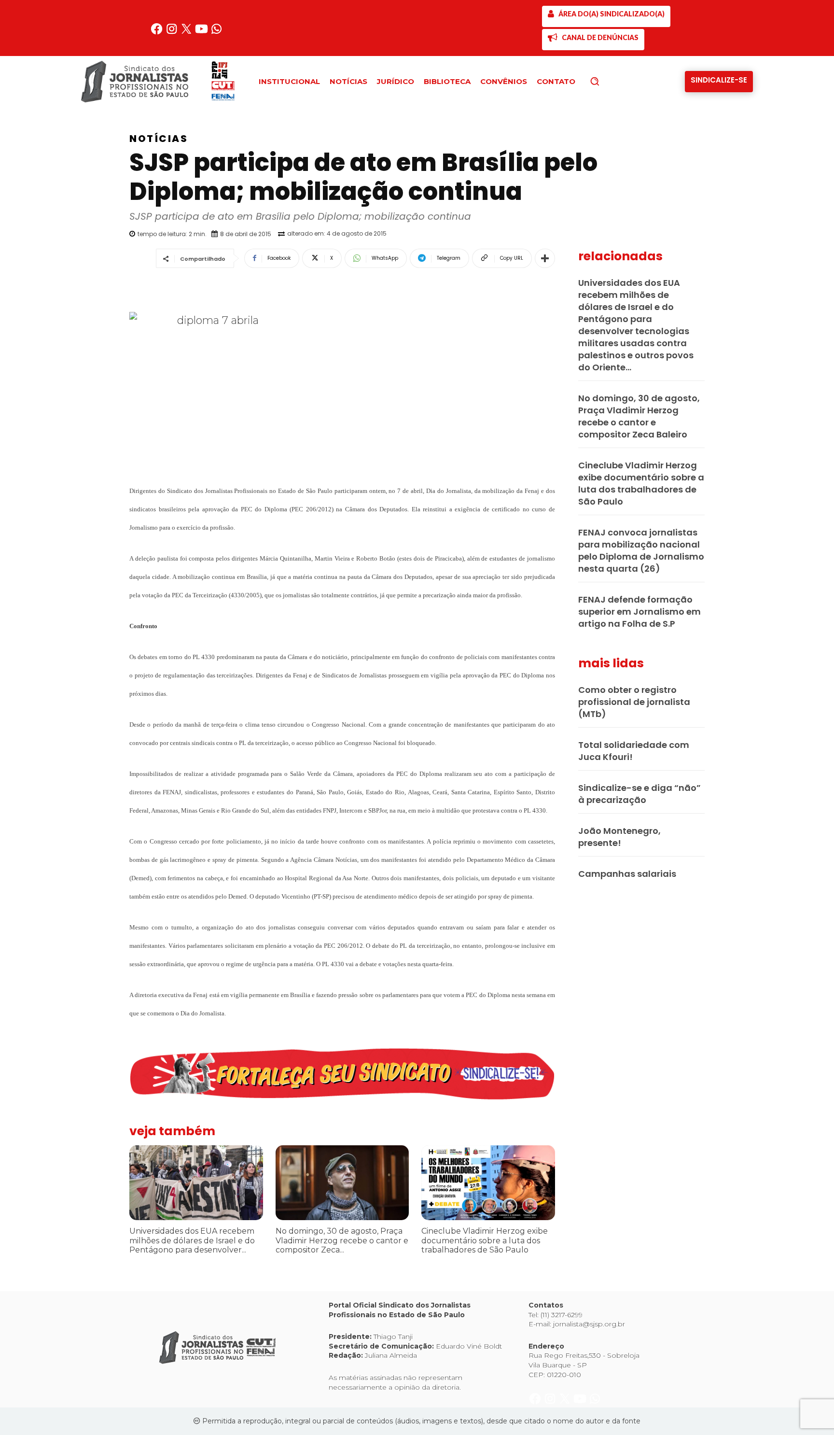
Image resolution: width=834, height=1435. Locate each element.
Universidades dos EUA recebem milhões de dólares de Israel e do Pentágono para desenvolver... (192, 1240)
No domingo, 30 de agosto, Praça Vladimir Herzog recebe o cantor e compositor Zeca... (342, 1240)
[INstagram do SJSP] (172, 32)
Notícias (158, 138)
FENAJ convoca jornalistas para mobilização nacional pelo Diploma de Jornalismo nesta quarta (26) (641, 550)
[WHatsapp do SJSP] (216, 32)
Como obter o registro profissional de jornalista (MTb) (634, 702)
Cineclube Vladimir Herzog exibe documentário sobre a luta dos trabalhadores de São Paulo (484, 1240)
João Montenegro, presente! (619, 837)
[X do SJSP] (187, 32)
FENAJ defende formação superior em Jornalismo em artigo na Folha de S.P (639, 611)
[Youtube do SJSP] (202, 32)
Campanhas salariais (627, 874)
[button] (611, 81)
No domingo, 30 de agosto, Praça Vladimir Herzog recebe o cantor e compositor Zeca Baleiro (639, 416)
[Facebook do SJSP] (157, 32)
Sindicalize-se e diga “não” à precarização (639, 794)
